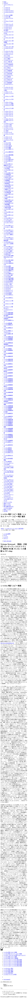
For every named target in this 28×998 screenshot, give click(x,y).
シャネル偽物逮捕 (8, 428)
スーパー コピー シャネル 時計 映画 (12, 959)
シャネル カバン (8, 27)
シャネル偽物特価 (8, 405)
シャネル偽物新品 (8, 378)
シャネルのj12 (7, 288)
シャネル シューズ (8, 52)
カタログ (5, 3)
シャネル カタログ (8, 25)
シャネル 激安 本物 (8, 267)
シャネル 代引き (8, 145)
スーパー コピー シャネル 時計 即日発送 (8, 472)
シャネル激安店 (8, 448)
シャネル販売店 (8, 461)
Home (4, 1)
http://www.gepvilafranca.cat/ (7, 643)
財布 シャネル (7, 509)
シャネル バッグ (8, 91)
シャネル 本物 (7, 261)
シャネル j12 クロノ (9, 10)
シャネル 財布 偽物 (8, 278)
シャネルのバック (8, 290)
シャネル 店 (7, 156)
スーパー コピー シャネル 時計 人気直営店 (8, 467)
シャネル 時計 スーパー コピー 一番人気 (8, 227)
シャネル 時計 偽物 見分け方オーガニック (8, 257)
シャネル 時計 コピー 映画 (10, 952)
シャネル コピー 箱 (8, 46)
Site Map (5, 511)
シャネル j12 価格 (8, 15)
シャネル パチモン (8, 102)
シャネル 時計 (8, 284)
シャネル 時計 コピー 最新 (10, 956)
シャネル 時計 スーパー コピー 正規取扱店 (8, 243)
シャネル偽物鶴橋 (8, 436)
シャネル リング (8, 136)
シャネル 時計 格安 (8, 260)
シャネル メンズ (8, 132)
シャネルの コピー (8, 285)
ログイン (5, 538)
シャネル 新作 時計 (8, 973)
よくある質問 (6, 533)
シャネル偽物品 (8, 348)
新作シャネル (7, 503)
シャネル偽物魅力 (8, 434)
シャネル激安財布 (8, 451)
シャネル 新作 (7, 158)
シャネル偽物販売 (8, 422)
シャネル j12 (7, 7)
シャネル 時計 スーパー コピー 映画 (12, 953)
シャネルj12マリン (8, 282)
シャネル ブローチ (8, 114)
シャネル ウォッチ (8, 24)
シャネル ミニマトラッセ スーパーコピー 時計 (8, 129)
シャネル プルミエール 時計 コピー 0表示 (8, 120)
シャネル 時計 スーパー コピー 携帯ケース (8, 234)
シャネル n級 (7, 16)
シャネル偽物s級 (8, 323)
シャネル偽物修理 (8, 338)
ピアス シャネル (8, 502)
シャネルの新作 (8, 293)
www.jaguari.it (6, 979)
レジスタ (5, 537)
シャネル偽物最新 (8, 387)
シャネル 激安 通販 (8, 269)
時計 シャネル (7, 505)
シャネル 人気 (7, 144)
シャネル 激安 (7, 266)
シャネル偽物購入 (8, 424)
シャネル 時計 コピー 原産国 (10, 958)
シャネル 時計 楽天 (8, 970)
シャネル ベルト (8, 126)
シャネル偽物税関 (8, 407)
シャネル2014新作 (8, 281)
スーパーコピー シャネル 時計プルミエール (8, 499)
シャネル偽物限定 (8, 430)
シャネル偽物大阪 (8, 359)
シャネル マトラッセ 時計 (10, 974)
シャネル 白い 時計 (8, 968)
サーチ (5, 535)
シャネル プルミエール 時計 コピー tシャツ (14, 955)
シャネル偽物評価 (8, 419)
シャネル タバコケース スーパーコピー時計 (8, 89)
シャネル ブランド (8, 111)
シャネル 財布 (7, 276)
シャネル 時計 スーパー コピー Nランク (8, 222)
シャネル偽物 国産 (8, 312)
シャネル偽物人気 (8, 336)
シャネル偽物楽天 (8, 398)
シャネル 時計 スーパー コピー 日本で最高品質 (8, 239)
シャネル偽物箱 (8, 408)
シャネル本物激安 (8, 440)
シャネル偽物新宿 (8, 380)
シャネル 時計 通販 (8, 971)
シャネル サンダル (8, 51)
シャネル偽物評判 (8, 420)
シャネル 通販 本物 (8, 279)
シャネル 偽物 (7, 147)
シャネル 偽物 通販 (8, 155)
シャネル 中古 (7, 142)
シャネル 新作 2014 (8, 159)
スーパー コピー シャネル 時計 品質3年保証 (8, 476)
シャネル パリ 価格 (8, 103)
